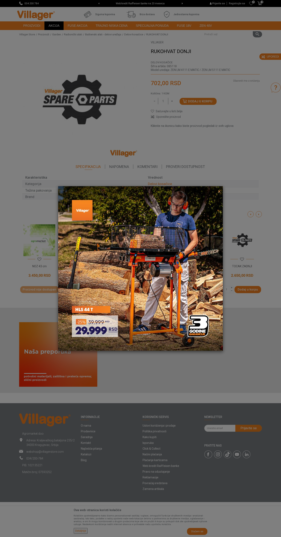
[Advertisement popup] (140, 268)
